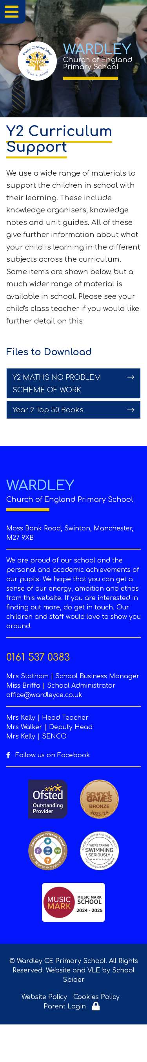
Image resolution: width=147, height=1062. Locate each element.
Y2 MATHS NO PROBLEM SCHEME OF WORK (57, 384)
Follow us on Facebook (51, 755)
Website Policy (44, 997)
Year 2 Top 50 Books (48, 410)
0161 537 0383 (38, 657)
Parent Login (65, 1006)
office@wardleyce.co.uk (44, 695)
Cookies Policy (96, 997)
